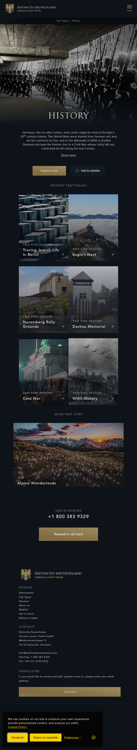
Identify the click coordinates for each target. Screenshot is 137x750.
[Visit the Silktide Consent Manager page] (94, 738)
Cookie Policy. (17, 727)
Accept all (17, 737)
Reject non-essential (45, 737)
